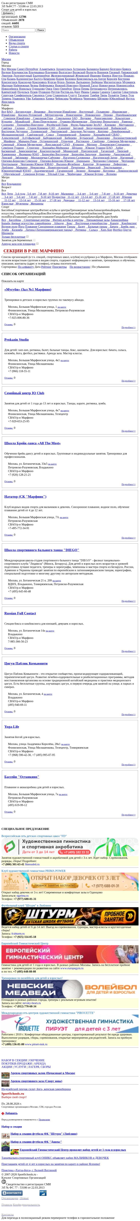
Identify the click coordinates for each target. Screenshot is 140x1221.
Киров (60, 78)
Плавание (31, 226)
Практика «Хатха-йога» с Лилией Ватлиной (29, 1170)
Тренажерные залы (97, 220)
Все (3, 69)
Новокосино (92, 115)
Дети (10, 193)
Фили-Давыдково (81, 124)
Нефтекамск (46, 85)
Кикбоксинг (128, 223)
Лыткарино (83, 82)
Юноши (126, 197)
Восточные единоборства (90, 223)
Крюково (109, 124)
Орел (56, 88)
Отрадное (66, 141)
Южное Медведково (28, 144)
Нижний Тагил (88, 85)
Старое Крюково (37, 128)
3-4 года (19, 193)
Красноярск (39, 82)
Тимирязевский (65, 134)
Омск (49, 88)
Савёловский (34, 134)
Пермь (85, 88)
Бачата (113, 226)
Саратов (116, 92)
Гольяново (101, 111)
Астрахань (79, 69)
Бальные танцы (96, 226)
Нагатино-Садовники (75, 157)
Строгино (32, 147)
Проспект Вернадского (103, 121)
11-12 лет (72, 197)
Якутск (130, 98)
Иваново (95, 75)
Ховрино (83, 134)
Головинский (38, 131)
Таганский (106, 151)
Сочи (48, 95)
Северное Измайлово (15, 118)
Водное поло (9, 226)
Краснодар (25, 82)
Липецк (70, 82)
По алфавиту (26, 266)
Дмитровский (57, 131)
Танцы (71, 226)
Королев (112, 78)
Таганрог (83, 95)
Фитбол (117, 229)
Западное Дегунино (81, 131)
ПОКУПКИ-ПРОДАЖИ (16, 1063)
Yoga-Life (11, 727)
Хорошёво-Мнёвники (54, 147)
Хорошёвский (101, 134)
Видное (6, 72)
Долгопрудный (22, 75)
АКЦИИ (6, 1066)
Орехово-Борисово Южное (56, 160)
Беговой (77, 128)
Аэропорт (63, 128)
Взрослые (7, 203)
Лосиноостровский (124, 137)
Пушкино (44, 92)
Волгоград (65, 72)
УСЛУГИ (20, 1066)
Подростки (58, 197)
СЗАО (66, 144)
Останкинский (48, 141)
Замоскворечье (26, 151)
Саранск (105, 92)
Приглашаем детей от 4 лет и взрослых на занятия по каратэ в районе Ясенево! (50, 1164)
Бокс (69, 223)
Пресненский (88, 151)
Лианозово (102, 137)
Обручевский (10, 174)
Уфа (28, 98)
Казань (11, 78)
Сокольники (62, 118)
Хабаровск (38, 98)
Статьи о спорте (19, 46)
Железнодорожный (63, 75)
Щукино (76, 147)
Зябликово (20, 157)
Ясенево (110, 174)
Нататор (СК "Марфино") (25, 496)
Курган (52, 82)
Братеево (103, 154)
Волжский (79, 72)
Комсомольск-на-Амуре (91, 78)
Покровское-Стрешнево (114, 144)
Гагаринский (64, 170)
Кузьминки (102, 164)
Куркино (77, 144)
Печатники (77, 167)
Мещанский (69, 151)
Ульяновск (18, 98)
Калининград (24, 78)
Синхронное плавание (52, 226)
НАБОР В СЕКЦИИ (14, 1060)
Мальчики (67, 193)
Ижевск (106, 75)
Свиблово (97, 141)
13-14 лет (86, 197)
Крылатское (121, 118)
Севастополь (130, 92)
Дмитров (7, 75)
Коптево (102, 131)
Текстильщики (111, 167)
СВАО (115, 134)
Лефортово (119, 164)
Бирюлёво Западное (82, 154)
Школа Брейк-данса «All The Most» (32, 443)
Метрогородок (53, 115)
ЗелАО (97, 124)
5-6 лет (31, 193)
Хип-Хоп (105, 229)
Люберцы (97, 82)
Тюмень (6, 98)
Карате (113, 223)
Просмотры (59, 266)
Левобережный (119, 131)
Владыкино (14, 183)
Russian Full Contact (20, 613)
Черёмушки (73, 174)
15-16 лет (99, 197)
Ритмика (79, 229)
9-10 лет (53, 193)
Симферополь (23, 95)
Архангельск (64, 69)
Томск (124, 95)
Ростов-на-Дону (70, 92)
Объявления (16, 39)
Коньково (93, 170)
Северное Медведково (120, 141)
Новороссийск (125, 85)
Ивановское (118, 111)
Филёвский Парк (56, 124)
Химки (50, 98)
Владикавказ (36, 72)
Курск (61, 82)
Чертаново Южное (31, 164)
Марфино (8, 141)
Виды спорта (17, 43)
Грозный (114, 72)
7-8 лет (42, 193)
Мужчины (21, 203)
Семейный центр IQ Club (24, 393)
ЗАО (74, 118)
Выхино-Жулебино (67, 164)
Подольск (23, 92)
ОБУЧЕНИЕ (37, 1060)
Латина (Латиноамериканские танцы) (48, 229)
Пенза (76, 88)
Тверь (103, 95)
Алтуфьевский (30, 137)
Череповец (90, 98)
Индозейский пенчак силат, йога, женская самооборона (36, 1089)
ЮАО (35, 154)
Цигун (127, 229)
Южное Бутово (92, 174)
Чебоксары (62, 98)
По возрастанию (80, 266)
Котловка (108, 170)
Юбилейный (117, 98)
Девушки (68, 200)
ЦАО (109, 147)
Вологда (91, 72)
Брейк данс (127, 226)
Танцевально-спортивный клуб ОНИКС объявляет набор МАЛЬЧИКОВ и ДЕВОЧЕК (55, 1157)
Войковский (118, 128)
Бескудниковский (96, 128)
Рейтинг (46, 266)
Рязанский (93, 167)
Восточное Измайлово (61, 111)
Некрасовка (36, 167)
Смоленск (38, 95)
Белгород (116, 69)
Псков (34, 92)
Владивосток (20, 72)
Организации (17, 36)
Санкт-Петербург (27, 69)
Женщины (36, 203)
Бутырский (85, 137)
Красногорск (9, 82)
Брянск (126, 69)
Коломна (70, 78)
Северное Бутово (33, 174)
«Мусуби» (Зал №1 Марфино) (27, 289)
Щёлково (103, 98)
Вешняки (39, 111)
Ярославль (8, 101)
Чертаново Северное (104, 160)
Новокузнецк (107, 85)
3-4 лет (80, 193)
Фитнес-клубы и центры (66, 220)
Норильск (25, 88)
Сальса (92, 229)
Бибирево (70, 137)
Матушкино (125, 124)
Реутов (55, 92)
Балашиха (93, 69)
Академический (43, 170)
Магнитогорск (113, 82)
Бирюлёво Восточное (54, 154)
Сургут (72, 95)
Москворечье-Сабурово (44, 157)
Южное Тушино (94, 147)
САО (52, 128)
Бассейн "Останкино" (21, 777)
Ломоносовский (127, 170)
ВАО (10, 111)
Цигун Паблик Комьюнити (26, 663)
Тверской (122, 151)
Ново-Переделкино (44, 121)
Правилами (44, 1119)
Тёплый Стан (54, 174)
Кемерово (49, 78)
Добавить (8, 13)
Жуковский (82, 75)
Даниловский (120, 154)
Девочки (131, 193)
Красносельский (49, 151)
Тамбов (94, 95)
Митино (91, 144)
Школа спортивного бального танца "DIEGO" (41, 550)
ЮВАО (48, 164)
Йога (21, 226)
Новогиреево (73, 115)
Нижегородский (57, 167)
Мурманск (128, 82)
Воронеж (102, 72)
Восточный (85, 111)
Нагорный (125, 157)
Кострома (124, 78)
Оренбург (66, 88)
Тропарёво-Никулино (29, 124)
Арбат (118, 147)
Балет (80, 226)
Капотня (87, 164)
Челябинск (76, 98)
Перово (107, 115)
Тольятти (113, 95)
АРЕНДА (40, 1063)
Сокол (49, 134)
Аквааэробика (119, 220)
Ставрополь (60, 95)
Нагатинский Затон (104, 157)
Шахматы (7, 233)
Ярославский (52, 144)
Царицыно (82, 160)
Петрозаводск (98, 88)
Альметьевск (47, 69)
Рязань (85, 92)
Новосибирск (9, 88)
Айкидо (58, 223)
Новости (14, 53)
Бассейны (14, 220)
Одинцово (38, 88)
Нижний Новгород (67, 85)
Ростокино (81, 141)
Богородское (22, 111)
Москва (6, 59)
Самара (94, 92)
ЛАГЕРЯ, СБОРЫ (39, 1066)
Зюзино (79, 170)
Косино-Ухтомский (29, 115)
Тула (131, 95)
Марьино (21, 167)
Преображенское (125, 115)
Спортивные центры (36, 220)
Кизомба (16, 229)
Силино (19, 128)
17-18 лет (113, 197)
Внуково (84, 118)
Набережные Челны (25, 85)
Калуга (38, 78)
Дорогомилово (102, 118)
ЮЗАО (27, 170)
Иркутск (117, 75)
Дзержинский (129, 72)
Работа (13, 49)
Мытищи (7, 85)
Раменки (126, 121)
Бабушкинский (51, 137)
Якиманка (24, 154)
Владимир (51, 72)
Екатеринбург (41, 75)
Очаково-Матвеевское (72, 121)
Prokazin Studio (16, 339)
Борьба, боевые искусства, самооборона (26, 223)
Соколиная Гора (42, 118)
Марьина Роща (26, 141)
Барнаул (104, 69)
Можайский (21, 121)
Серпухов (7, 95)
